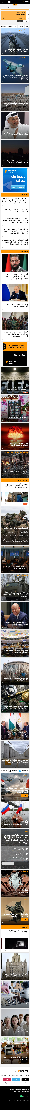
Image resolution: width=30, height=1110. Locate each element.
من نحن (27, 1089)
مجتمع (27, 954)
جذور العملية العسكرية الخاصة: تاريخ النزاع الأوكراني (16, 452)
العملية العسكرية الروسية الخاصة (21, 30)
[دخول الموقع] (6, 1)
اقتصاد (13, 1075)
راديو (5, 1075)
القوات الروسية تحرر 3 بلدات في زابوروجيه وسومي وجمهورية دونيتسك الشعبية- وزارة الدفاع (16, 536)
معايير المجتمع (17, 1091)
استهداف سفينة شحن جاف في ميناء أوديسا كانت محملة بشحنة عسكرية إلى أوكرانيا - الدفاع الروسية (15, 531)
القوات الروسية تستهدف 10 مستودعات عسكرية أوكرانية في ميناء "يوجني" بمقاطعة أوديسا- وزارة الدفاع (15, 540)
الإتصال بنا (12, 1089)
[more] (2, 54)
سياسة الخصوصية (25, 1091)
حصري (9, 1075)
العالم (21, 1075)
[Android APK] (23, 1096)
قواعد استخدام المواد (20, 1089)
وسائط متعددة (25, 803)
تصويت (8, 863)
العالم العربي (26, 1075)
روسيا (17, 1075)
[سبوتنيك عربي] (26, 2)
